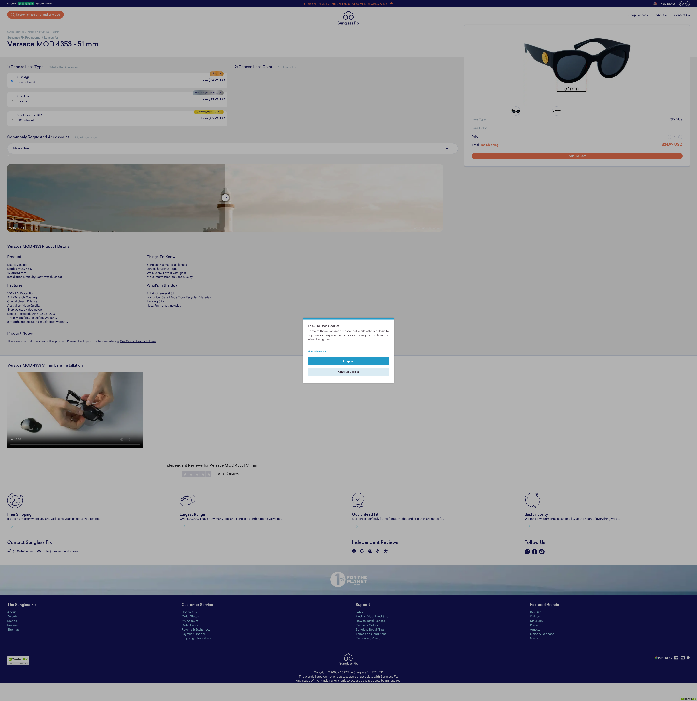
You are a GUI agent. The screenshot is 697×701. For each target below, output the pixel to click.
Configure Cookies (348, 371)
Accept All (348, 361)
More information (317, 351)
